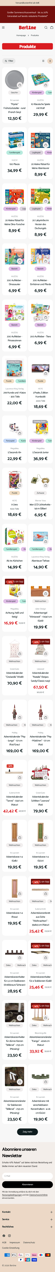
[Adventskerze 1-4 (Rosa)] (14, 888)
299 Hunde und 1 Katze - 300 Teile (14, 395)
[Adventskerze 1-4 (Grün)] (40, 832)
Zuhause (40, 493)
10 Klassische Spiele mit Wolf (40, 106)
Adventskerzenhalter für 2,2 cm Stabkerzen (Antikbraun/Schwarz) (14, 981)
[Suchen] (46, 27)
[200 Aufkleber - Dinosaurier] (14, 256)
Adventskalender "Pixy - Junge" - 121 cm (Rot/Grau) (14, 741)
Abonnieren (27, 1184)
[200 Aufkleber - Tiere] (40, 312)
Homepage (21, 35)
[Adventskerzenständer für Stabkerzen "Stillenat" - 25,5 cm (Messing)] (14, 1076)
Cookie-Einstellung (10, 1248)
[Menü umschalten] (3, 27)
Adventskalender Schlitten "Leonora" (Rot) (40, 801)
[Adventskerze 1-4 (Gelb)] (14, 832)
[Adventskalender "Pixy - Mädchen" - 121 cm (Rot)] (40, 712)
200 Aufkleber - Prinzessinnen (14, 338)
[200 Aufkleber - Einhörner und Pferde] (40, 256)
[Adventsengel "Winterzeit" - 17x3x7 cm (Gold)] (40, 588)
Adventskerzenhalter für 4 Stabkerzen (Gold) (40, 979)
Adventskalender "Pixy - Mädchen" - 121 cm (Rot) (40, 741)
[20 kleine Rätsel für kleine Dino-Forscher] (14, 196)
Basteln (14, 268)
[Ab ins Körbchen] (14, 536)
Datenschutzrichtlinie (38, 1195)
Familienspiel (14, 152)
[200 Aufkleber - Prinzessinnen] (14, 312)
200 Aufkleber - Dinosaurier (14, 282)
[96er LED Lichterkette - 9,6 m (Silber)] (40, 480)
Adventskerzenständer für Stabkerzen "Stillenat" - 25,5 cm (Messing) (15, 1107)
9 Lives (14, 505)
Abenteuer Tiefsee (41, 561)
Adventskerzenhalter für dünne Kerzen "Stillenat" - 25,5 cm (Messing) (14, 1043)
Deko (8, 965)
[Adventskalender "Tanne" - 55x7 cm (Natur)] (14, 772)
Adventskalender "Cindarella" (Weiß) (14, 675)
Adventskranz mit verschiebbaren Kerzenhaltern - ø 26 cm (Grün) (40, 1107)
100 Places (14, 164)
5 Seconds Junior (40, 452)
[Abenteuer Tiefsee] (40, 536)
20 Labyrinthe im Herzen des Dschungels (40, 224)
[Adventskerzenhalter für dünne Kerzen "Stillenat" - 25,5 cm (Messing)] (14, 1012)
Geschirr (14, 92)
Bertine (13, 1265)
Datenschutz (29, 1242)
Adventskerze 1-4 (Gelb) (14, 859)
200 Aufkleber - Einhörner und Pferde (40, 282)
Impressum (15, 1242)
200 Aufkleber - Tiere (40, 336)
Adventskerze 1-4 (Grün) (40, 859)
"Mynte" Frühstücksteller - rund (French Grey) (15, 108)
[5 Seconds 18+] (14, 428)
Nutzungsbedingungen (12, 1195)
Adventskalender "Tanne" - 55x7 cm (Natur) (14, 801)
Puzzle (8, 381)
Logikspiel (36, 152)
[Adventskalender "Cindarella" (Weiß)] (14, 648)
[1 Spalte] (43, 61)
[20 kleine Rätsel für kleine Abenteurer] (40, 139)
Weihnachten (40, 601)
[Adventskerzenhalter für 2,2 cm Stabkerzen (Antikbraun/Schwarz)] (14, 952)
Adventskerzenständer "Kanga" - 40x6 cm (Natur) (40, 1041)
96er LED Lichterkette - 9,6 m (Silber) (40, 507)
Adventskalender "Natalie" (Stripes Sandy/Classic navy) (40, 677)
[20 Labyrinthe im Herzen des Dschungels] (40, 196)
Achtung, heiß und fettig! (15, 615)
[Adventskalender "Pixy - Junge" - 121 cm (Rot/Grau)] (14, 712)
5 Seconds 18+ (14, 452)
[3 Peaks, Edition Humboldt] (40, 368)
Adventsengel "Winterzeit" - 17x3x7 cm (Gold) (40, 617)
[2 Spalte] (50, 61)
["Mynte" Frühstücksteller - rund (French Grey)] (14, 79)
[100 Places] (14, 139)
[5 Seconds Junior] (40, 428)
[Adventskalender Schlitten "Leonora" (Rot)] (40, 772)
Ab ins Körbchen (14, 561)
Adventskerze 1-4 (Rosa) (14, 915)
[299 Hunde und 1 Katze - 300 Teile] (14, 368)
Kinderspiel (36, 92)
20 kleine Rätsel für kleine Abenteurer (40, 166)
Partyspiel (10, 441)
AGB (4, 1242)
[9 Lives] (14, 480)
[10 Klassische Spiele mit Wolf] (40, 79)
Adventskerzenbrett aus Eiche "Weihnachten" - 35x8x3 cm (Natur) (40, 919)
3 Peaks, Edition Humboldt (40, 395)
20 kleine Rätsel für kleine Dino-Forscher (15, 222)
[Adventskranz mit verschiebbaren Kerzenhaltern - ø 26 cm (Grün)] (40, 1076)
